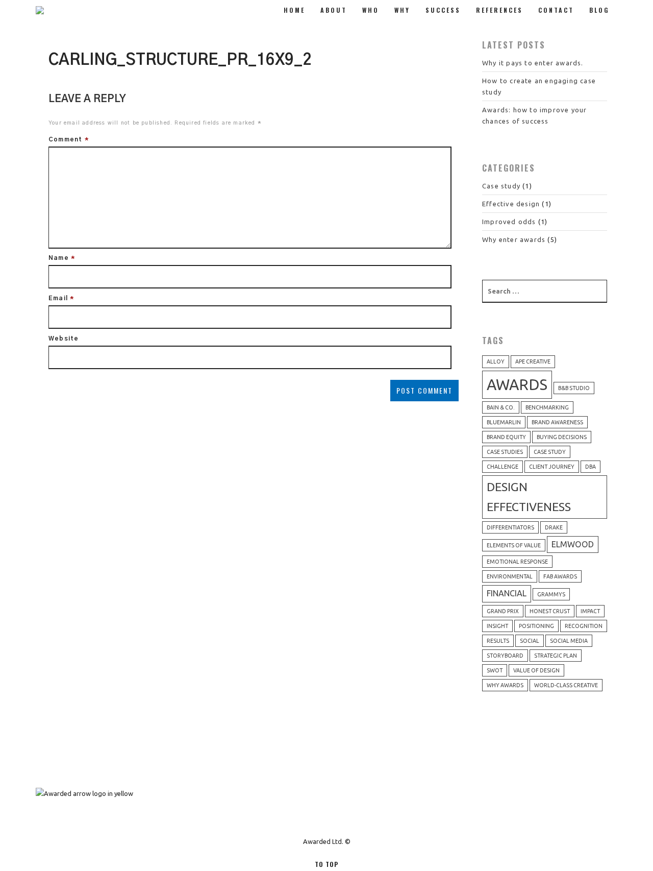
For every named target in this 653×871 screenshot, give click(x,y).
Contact (556, 10)
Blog (599, 10)
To (326, 864)
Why (402, 10)
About (333, 10)
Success (443, 10)
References (499, 10)
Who (370, 10)
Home (294, 10)
